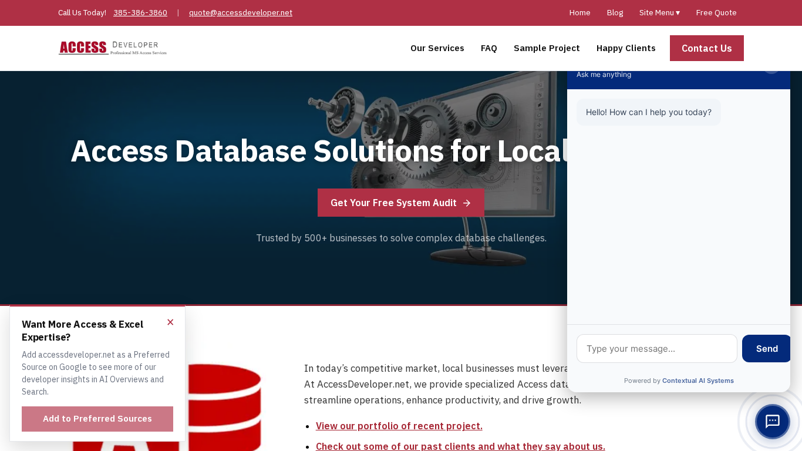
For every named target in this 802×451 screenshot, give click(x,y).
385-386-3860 (140, 12)
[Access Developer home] (227, 48)
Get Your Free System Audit (394, 202)
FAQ (489, 47)
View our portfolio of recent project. (399, 426)
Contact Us (707, 48)
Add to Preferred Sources (97, 418)
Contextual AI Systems (698, 380)
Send (767, 348)
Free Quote (716, 12)
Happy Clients (626, 47)
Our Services (437, 47)
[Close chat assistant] (772, 421)
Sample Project (547, 47)
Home (580, 12)
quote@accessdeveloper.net (240, 12)
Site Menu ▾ (659, 12)
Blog (615, 12)
